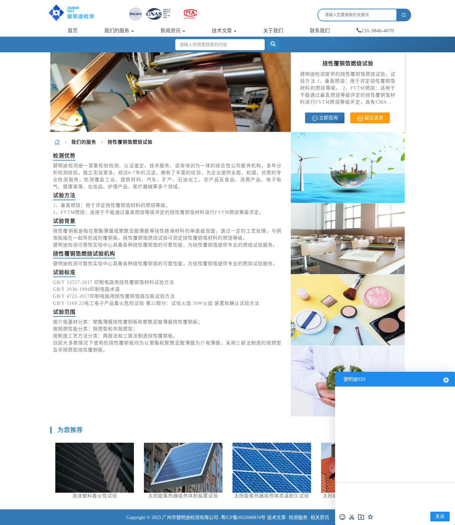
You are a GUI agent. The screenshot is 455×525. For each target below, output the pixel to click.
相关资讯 (319, 517)
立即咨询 (328, 117)
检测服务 (298, 517)
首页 (73, 30)
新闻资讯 (171, 30)
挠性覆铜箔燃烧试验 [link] (130, 142)
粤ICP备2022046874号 (243, 517)
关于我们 (273, 30)
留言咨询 (373, 117)
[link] (57, 142)
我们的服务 (117, 30)
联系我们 (320, 30)
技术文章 (222, 30)
